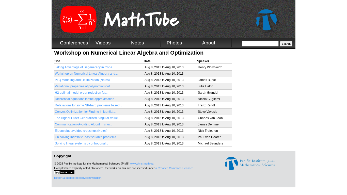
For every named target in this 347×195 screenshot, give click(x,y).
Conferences (74, 42)
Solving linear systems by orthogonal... (81, 143)
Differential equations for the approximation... (86, 99)
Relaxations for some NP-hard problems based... (88, 105)
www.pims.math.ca (141, 163)
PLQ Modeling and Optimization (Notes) (82, 80)
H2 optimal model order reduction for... (81, 92)
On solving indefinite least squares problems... (86, 137)
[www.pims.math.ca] (250, 169)
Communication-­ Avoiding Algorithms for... (83, 124)
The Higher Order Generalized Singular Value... (87, 118)
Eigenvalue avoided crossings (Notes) (81, 131)
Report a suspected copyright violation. (78, 177)
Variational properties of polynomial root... (83, 86)
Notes (137, 42)
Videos (103, 42)
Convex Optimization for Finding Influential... (85, 111)
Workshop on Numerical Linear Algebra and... (86, 73)
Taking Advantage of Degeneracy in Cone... (85, 67)
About (208, 42)
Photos (174, 42)
